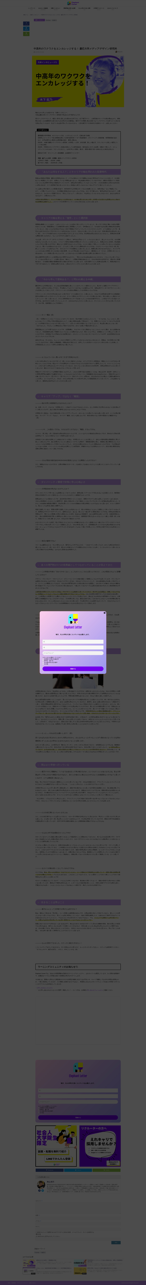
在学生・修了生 (48, 661)
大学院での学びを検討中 (51, 659)
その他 (46, 664)
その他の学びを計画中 (50, 662)
